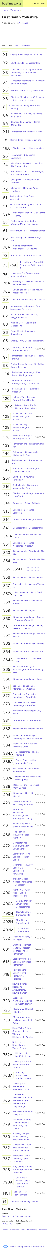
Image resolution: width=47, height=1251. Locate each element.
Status (23, 1230)
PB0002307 (7, 1223)
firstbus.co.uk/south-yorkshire (16, 1216)
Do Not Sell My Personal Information (26, 1246)
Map (43, 3)
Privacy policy (32, 1230)
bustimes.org (11, 3)
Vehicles (26, 45)
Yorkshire (23, 23)
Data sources (14, 1230)
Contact (5, 1230)
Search (35, 3)
